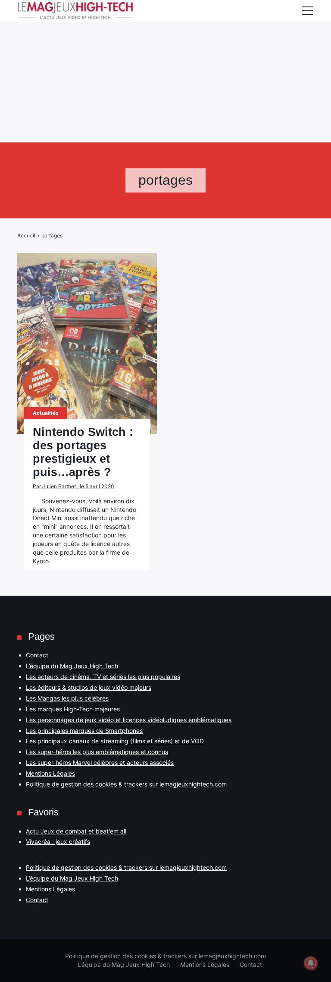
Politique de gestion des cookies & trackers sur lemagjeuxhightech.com (126, 784)
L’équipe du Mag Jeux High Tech (72, 665)
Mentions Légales (50, 773)
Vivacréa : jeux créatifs (58, 841)
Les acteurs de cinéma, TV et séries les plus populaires (103, 676)
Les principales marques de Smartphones (84, 730)
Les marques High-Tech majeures (73, 709)
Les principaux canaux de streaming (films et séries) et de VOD (115, 741)
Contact (37, 655)
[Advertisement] (165, 60)
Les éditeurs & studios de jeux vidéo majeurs (88, 687)
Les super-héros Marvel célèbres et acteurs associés (100, 762)
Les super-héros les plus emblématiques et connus (97, 751)
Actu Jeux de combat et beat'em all (76, 831)
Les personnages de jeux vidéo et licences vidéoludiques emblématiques (128, 719)
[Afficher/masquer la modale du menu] (307, 10)
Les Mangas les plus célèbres (67, 698)
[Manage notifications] (311, 963)
